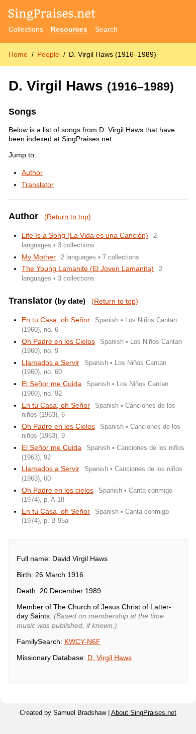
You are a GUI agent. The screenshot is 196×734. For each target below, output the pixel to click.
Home (18, 54)
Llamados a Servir (50, 362)
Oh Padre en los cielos (57, 490)
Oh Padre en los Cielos (58, 341)
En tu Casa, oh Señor (56, 320)
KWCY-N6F (82, 641)
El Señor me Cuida (51, 384)
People (48, 54)
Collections (26, 29)
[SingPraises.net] (52, 15)
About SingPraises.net (143, 712)
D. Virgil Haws (109, 658)
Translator (38, 184)
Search (106, 29)
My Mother (39, 257)
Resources (69, 29)
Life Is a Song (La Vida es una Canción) (85, 235)
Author (32, 172)
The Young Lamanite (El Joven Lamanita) (88, 268)
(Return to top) (67, 217)
